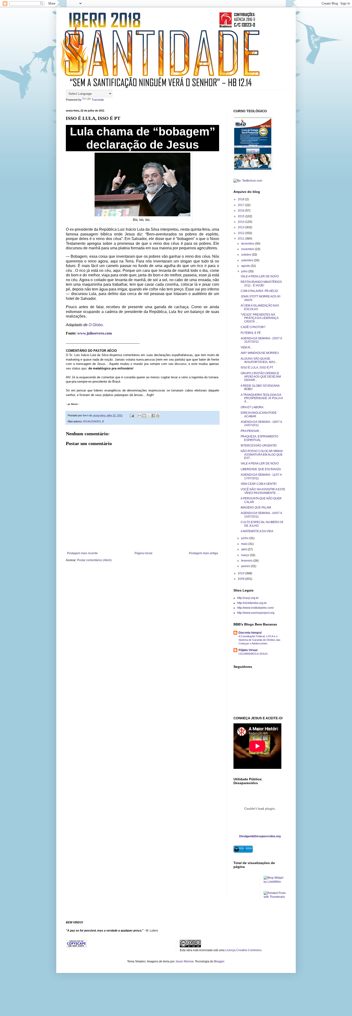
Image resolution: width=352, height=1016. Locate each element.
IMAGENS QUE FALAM (256, 507)
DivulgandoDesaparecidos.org (260, 836)
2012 (241, 233)
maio (244, 544)
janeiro (246, 566)
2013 (241, 227)
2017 (241, 205)
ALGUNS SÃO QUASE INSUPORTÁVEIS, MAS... (259, 360)
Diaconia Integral (249, 632)
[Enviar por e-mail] (139, 415)
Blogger (219, 961)
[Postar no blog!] (144, 415)
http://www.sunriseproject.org (255, 612)
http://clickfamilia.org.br (252, 603)
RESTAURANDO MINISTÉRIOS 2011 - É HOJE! (261, 283)
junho (245, 538)
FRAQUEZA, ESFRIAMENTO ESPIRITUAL (259, 438)
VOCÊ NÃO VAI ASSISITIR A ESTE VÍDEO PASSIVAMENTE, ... (263, 491)
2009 (241, 579)
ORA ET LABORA (252, 407)
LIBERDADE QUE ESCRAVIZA (261, 469)
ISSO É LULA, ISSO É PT (257, 367)
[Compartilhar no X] (148, 415)
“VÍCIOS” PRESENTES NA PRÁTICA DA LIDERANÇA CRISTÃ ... (259, 318)
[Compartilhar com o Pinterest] (157, 415)
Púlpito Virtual (247, 650)
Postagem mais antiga (203, 553)
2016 (241, 210)
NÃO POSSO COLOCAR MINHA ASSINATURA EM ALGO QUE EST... (262, 454)
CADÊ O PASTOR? (253, 327)
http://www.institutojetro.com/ (255, 607)
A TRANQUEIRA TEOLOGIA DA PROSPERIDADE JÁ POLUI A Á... (262, 398)
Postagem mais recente (82, 553)
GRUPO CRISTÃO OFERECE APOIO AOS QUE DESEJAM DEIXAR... (261, 377)
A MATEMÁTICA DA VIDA (257, 531)
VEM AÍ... (246, 347)
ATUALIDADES (92, 421)
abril (244, 549)
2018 (241, 199)
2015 (241, 216)
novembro (248, 249)
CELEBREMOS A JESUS (252, 653)
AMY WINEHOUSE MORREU (260, 353)
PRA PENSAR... (251, 431)
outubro (246, 254)
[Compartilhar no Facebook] (153, 415)
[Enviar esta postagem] (132, 415)
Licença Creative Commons (243, 950)
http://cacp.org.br (248, 598)
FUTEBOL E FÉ (251, 333)
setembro (247, 260)
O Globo (96, 325)
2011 (241, 238)
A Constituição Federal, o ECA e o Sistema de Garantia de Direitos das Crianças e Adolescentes (259, 640)
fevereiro (247, 560)
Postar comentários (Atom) (94, 560)
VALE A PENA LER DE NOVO (260, 276)
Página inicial (143, 553)
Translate (98, 99)
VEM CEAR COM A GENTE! (259, 484)
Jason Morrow (184, 961)
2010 (241, 573)
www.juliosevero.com (94, 333)
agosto (246, 266)
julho (244, 271)
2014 (241, 221)
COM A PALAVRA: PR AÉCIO (259, 291)
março (245, 555)
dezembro (248, 243)
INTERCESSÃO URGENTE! (259, 445)
